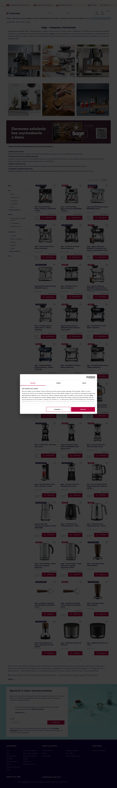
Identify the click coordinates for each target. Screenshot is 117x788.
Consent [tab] (32, 383)
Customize (57, 409)
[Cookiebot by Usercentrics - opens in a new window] (87, 377)
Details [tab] (58, 383)
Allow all (83, 409)
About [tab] (84, 383)
